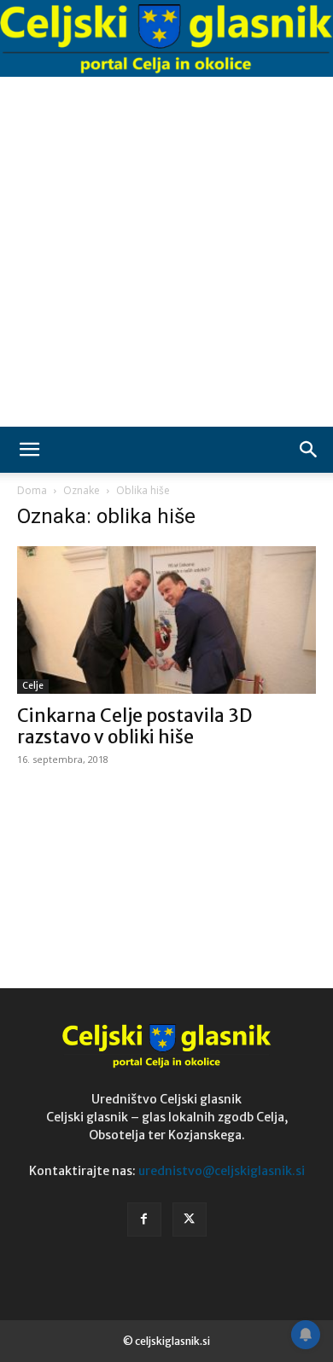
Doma (32, 490)
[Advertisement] (166, 251)
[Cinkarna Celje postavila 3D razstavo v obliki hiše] (166, 620)
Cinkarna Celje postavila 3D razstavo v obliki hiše (134, 726)
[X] (189, 1219)
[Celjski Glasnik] (166, 39)
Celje (33, 685)
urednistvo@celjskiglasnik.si (221, 1171)
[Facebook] (144, 1219)
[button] (29, 450)
